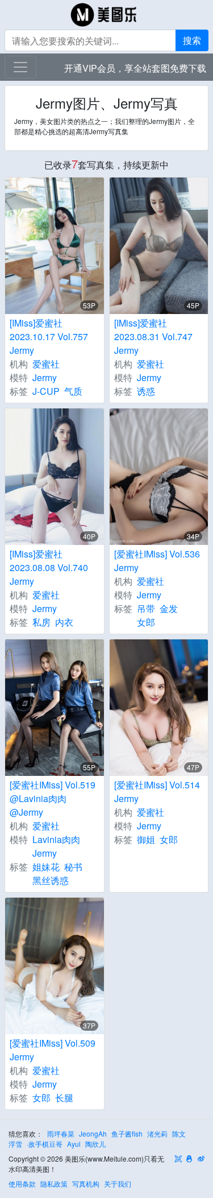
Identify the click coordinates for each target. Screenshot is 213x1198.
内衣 (64, 622)
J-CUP (46, 391)
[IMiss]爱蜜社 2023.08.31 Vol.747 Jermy (153, 336)
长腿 (64, 1097)
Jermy (44, 377)
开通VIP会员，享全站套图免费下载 (135, 68)
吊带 (146, 608)
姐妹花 (46, 866)
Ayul (74, 1144)
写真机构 (85, 1183)
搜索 (192, 40)
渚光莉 (157, 1133)
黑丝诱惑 (50, 880)
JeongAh (93, 1133)
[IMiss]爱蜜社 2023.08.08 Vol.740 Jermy (49, 567)
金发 (169, 608)
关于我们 (117, 1183)
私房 (41, 622)
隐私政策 (54, 1183)
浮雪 (15, 1144)
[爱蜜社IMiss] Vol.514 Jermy (157, 791)
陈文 (179, 1133)
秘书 (73, 866)
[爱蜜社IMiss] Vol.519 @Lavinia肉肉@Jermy (52, 798)
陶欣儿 (95, 1144)
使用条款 (22, 1183)
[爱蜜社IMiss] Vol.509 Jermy (52, 1049)
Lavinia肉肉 (56, 839)
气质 (73, 391)
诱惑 (146, 391)
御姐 (146, 839)
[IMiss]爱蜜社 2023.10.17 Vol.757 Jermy (49, 336)
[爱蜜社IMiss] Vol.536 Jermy (157, 560)
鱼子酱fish (127, 1133)
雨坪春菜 (60, 1133)
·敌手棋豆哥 (44, 1144)
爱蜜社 (46, 363)
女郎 (146, 622)
